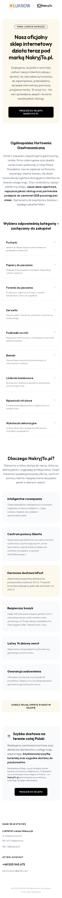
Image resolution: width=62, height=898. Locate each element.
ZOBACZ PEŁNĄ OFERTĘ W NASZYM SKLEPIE (31, 706)
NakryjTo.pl (13, 777)
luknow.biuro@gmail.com (15, 870)
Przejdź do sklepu (31, 791)
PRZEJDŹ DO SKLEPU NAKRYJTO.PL (31, 112)
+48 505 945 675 (13, 864)
